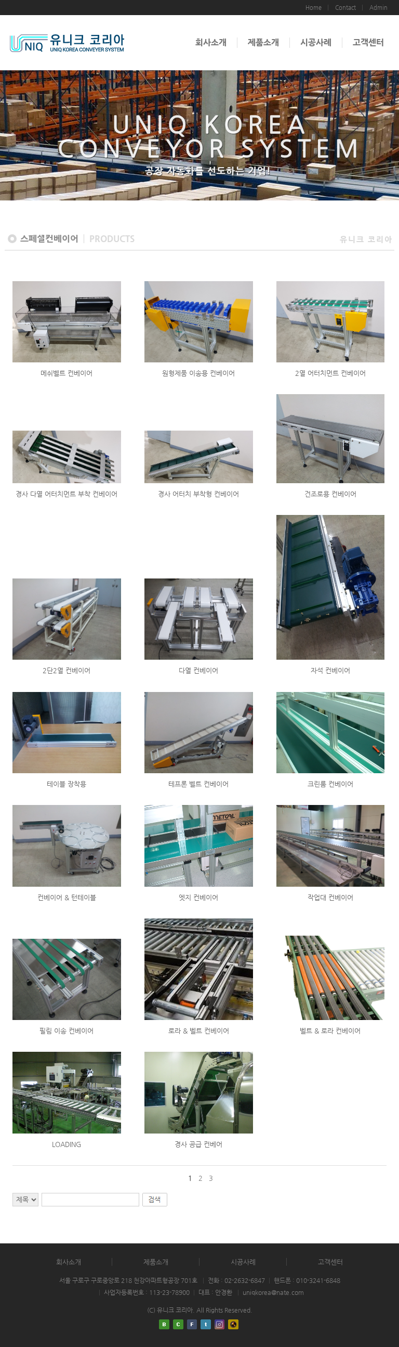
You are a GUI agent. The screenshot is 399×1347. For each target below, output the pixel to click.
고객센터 (368, 42)
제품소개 (263, 42)
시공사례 (315, 42)
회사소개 (211, 42)
